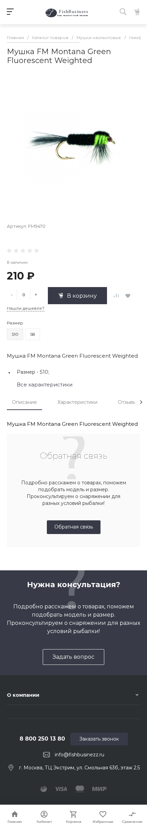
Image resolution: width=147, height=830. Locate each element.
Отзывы (127, 402)
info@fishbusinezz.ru (79, 755)
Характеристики (77, 402)
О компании (23, 695)
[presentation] (141, 402)
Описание (24, 402)
